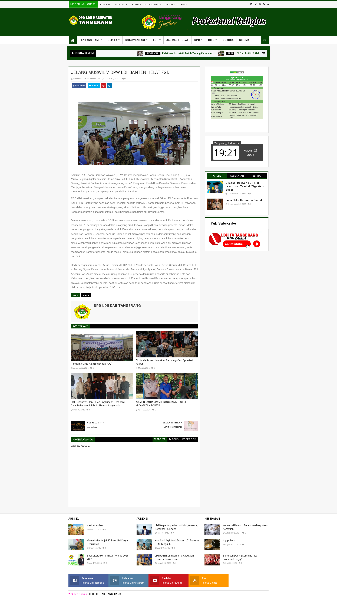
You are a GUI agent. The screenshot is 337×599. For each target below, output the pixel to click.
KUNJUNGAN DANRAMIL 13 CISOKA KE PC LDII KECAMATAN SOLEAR (161, 404)
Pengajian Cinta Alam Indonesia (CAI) (91, 363)
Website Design (77, 594)
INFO (211, 40)
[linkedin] (267, 4)
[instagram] (259, 4)
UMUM (214, 53)
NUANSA (228, 40)
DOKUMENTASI (135, 40)
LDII (155, 40)
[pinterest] (263, 4)
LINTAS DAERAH (137, 53)
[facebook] (251, 4)
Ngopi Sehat (229, 540)
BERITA (112, 40)
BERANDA (105, 5)
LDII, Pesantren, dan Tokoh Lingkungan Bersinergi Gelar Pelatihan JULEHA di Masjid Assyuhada (98, 404)
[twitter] (255, 4)
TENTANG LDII (121, 5)
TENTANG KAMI (89, 40)
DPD (197, 40)
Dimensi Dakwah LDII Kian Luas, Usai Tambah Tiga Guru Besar (245, 186)
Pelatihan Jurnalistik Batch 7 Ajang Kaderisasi (171, 53)
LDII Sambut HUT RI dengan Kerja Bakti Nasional (246, 53)
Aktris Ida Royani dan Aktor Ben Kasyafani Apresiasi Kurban (164, 362)
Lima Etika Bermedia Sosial (244, 200)
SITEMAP (182, 5)
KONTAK (136, 5)
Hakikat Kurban (95, 525)
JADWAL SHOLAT (153, 5)
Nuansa (170, 5)
